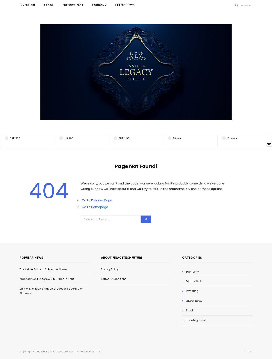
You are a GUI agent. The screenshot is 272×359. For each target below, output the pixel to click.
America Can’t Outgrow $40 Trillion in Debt (47, 279)
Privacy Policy (109, 269)
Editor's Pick (194, 281)
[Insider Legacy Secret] (136, 72)
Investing (27, 5)
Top (249, 351)
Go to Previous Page (97, 200)
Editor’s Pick (73, 5)
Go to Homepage (95, 207)
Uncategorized (196, 320)
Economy (99, 5)
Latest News (125, 5)
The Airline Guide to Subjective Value (43, 269)
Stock (49, 5)
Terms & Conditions (113, 279)
